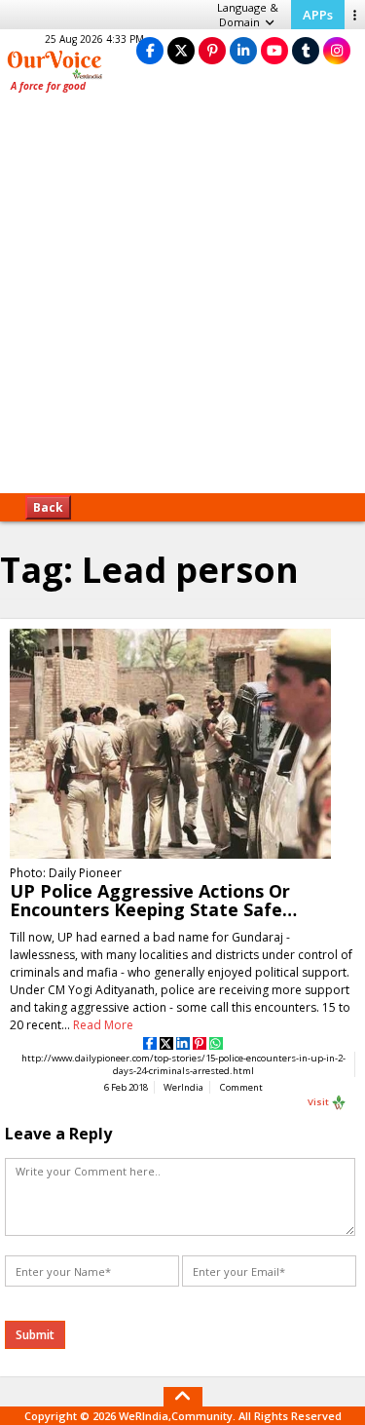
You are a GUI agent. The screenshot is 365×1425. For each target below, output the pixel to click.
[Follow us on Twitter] (181, 50)
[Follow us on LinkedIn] (243, 50)
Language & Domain (247, 14)
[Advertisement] (182, 299)
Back (48, 507)
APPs (318, 14)
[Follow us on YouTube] (274, 50)
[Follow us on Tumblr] (305, 50)
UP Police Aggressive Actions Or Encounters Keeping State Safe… (153, 900)
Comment (241, 1087)
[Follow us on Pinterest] (212, 50)
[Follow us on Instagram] (336, 50)
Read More (103, 1025)
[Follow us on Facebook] (150, 50)
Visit (319, 1102)
